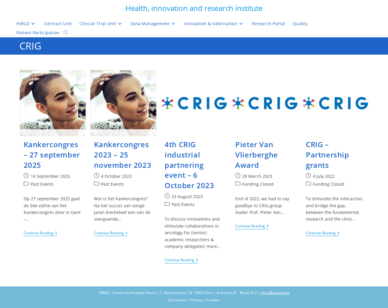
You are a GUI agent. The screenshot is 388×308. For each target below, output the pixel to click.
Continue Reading (40, 233)
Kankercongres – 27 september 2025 (52, 154)
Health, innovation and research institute (194, 8)
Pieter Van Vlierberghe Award (256, 154)
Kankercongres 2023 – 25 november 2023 (122, 154)
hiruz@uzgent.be (275, 292)
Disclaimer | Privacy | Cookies (194, 300)
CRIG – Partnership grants (327, 154)
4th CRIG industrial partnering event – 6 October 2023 (189, 164)
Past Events (42, 184)
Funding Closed (258, 184)
